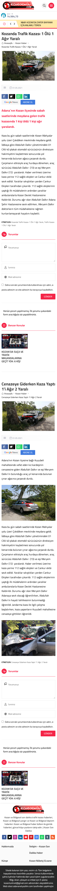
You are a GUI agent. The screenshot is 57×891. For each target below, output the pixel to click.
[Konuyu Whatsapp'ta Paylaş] (19, 96)
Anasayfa (8, 43)
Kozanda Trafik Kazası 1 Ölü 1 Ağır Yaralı (27, 222)
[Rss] (53, 837)
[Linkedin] (20, 837)
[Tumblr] (47, 837)
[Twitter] (9, 837)
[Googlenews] (36, 837)
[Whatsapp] (42, 837)
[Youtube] (26, 837)
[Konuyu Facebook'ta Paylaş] (5, 96)
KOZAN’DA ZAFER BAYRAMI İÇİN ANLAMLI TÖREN (37, 23)
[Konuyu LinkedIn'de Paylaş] (26, 96)
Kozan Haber (21, 43)
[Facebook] (4, 837)
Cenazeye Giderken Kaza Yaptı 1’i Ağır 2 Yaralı (29, 662)
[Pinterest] (31, 837)
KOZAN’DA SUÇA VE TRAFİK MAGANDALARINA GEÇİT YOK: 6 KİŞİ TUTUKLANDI (12, 358)
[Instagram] (15, 837)
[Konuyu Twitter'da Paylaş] (12, 96)
